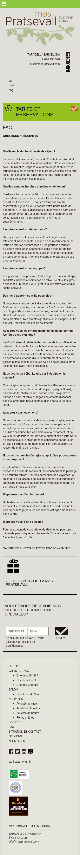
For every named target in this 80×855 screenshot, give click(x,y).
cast (11, 85)
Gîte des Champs (27, 685)
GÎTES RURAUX (19, 671)
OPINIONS (15, 736)
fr (9, 94)
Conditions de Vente (29, 694)
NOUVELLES (17, 741)
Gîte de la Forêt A (27, 675)
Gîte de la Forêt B (27, 680)
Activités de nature (28, 713)
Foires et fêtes (25, 717)
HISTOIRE (15, 666)
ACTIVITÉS (16, 699)
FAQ (11, 727)
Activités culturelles (28, 708)
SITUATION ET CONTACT (25, 731)
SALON (13, 689)
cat (10, 80)
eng (11, 90)
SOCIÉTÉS (15, 722)
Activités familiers (27, 703)
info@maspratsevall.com (45, 64)
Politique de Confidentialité (20, 643)
